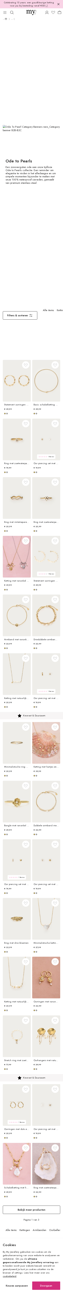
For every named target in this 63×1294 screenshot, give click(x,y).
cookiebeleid (9, 1276)
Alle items (48, 310)
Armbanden (39, 1230)
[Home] (6, 19)
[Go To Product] (17, 381)
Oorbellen (55, 1230)
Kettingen (25, 1230)
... (4, 19)
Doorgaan (46, 1285)
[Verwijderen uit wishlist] (25, 365)
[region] (31, 716)
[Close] (58, 4)
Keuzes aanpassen (17, 1285)
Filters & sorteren (17, 315)
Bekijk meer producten (31, 1209)
